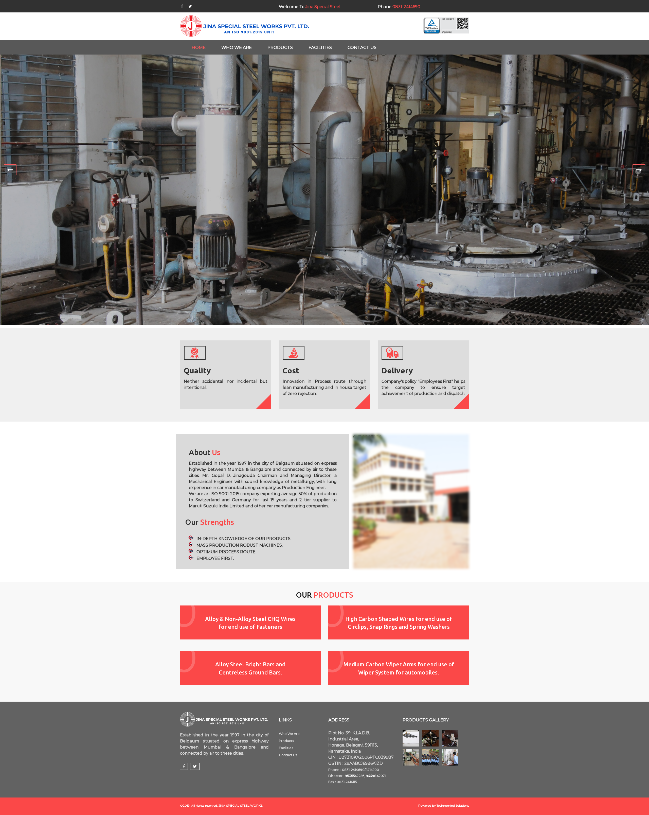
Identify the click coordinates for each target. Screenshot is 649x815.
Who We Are (289, 734)
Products (286, 741)
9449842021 (376, 776)
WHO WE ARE (236, 47)
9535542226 (354, 776)
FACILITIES (320, 47)
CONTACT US (362, 47)
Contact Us (288, 755)
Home (199, 47)
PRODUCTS (280, 47)
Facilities (286, 748)
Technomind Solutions (453, 805)
